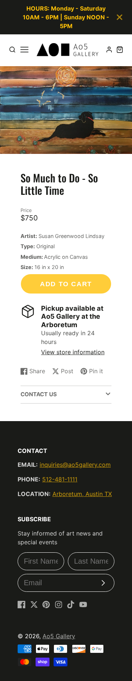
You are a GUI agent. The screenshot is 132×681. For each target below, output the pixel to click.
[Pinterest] (46, 605)
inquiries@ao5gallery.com (75, 464)
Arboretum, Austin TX (82, 493)
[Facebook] (22, 605)
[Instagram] (59, 605)
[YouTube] (83, 605)
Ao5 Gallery (59, 636)
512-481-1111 (59, 479)
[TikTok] (71, 605)
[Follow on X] (34, 605)
